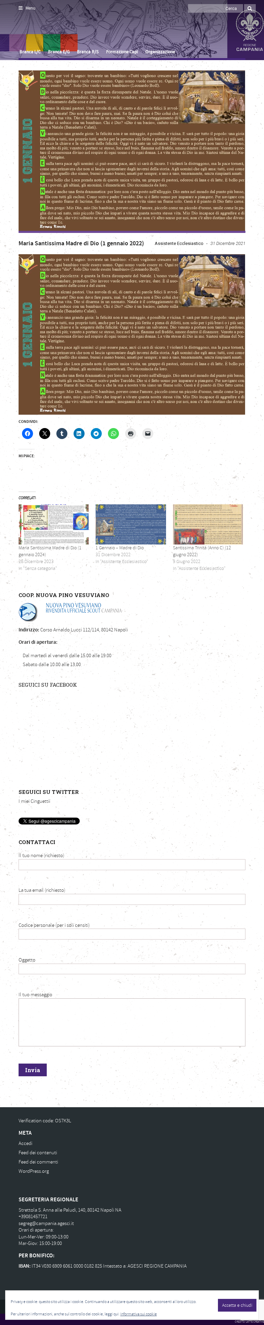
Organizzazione (160, 52)
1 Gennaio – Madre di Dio (120, 548)
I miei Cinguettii (34, 801)
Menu (29, 8)
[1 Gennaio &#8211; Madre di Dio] (131, 524)
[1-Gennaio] (132, 150)
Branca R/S (88, 52)
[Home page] (26, 31)
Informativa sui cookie (138, 1314)
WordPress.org (34, 1171)
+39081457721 (33, 1216)
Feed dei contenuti (38, 1152)
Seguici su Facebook (48, 684)
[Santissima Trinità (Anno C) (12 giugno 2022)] (208, 524)
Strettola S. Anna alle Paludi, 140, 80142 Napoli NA (70, 1210)
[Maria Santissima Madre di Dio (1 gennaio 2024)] (54, 524)
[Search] (250, 8)
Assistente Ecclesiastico (179, 243)
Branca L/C (30, 52)
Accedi (25, 1143)
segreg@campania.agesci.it (46, 1223)
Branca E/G (59, 52)
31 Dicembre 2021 (227, 243)
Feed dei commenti (38, 1162)
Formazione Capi (122, 52)
